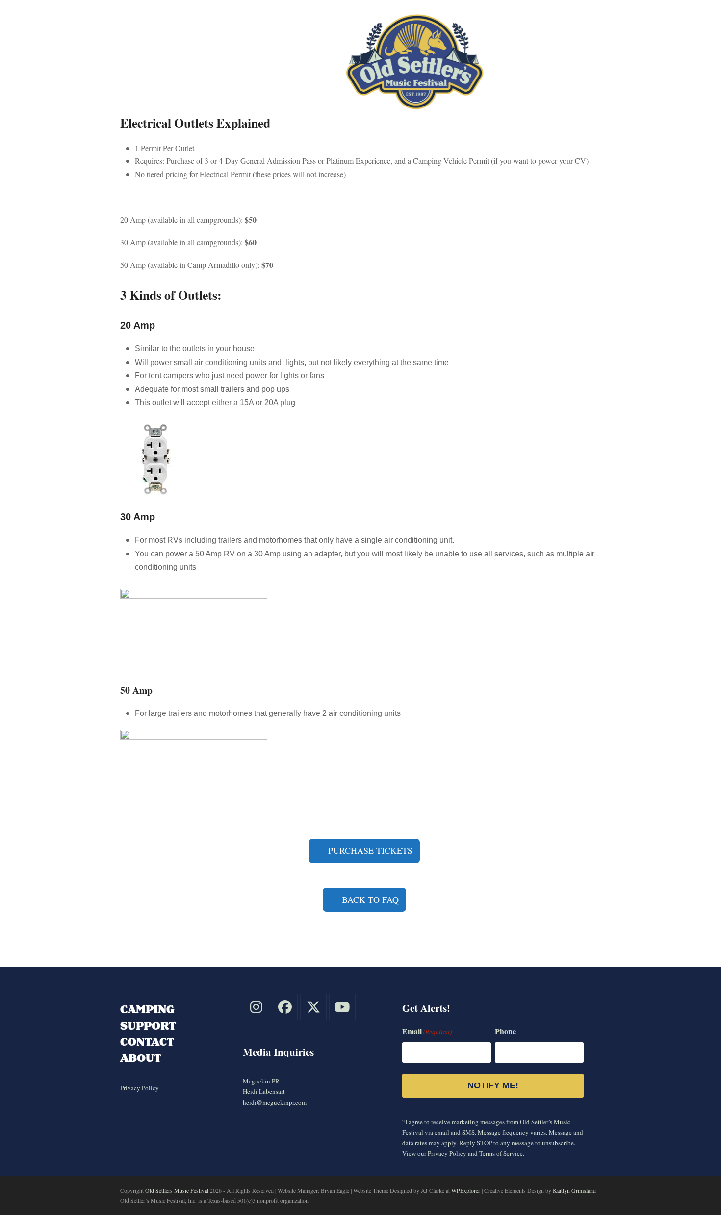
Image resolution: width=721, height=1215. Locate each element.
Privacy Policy (139, 1087)
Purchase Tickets (369, 850)
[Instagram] (256, 1007)
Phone (505, 1031)
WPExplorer (465, 1190)
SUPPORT (148, 1025)
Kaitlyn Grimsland (574, 1190)
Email (427, 1031)
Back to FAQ (369, 899)
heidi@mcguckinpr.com (275, 1102)
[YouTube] (342, 1007)
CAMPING (147, 1009)
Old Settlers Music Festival (176, 1190)
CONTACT (147, 1041)
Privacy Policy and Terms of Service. (476, 1153)
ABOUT (140, 1057)
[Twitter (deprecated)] (313, 1007)
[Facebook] (285, 1007)
